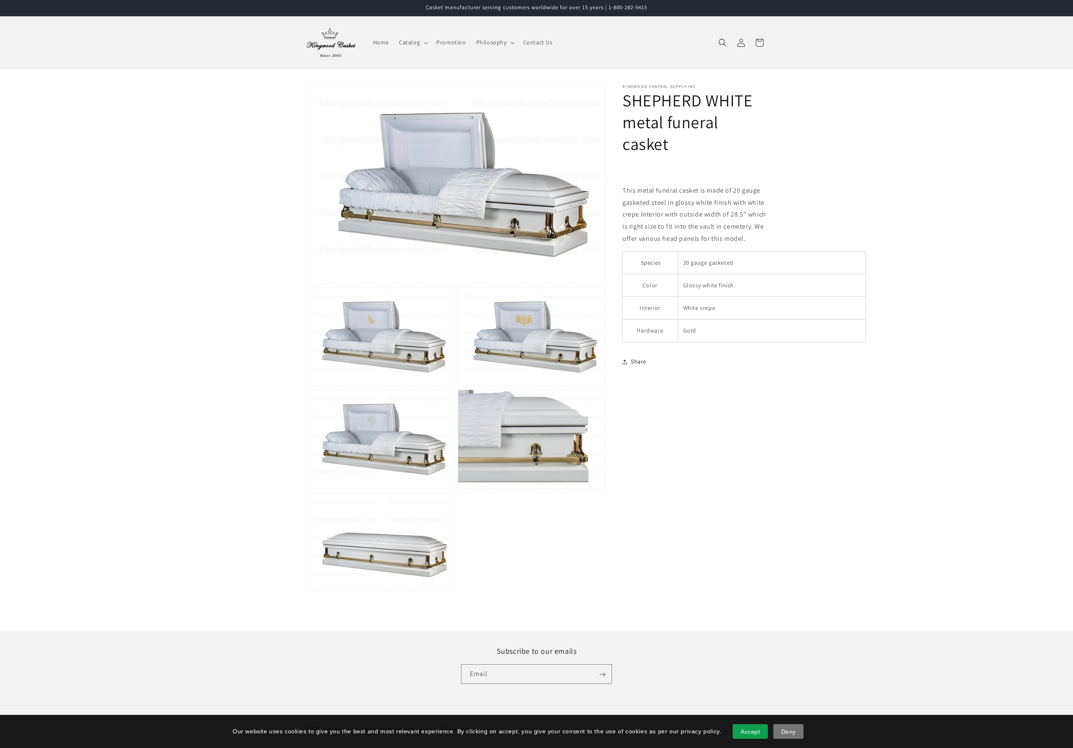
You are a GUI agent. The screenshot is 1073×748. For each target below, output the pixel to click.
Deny (788, 731)
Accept (750, 731)
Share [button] (638, 361)
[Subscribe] (602, 674)
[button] (412, 42)
